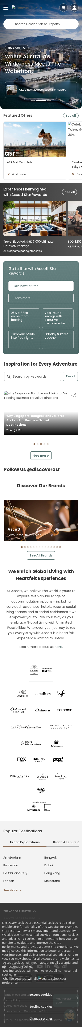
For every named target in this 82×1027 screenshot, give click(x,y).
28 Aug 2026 (14, 430)
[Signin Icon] (74, 7)
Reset (70, 376)
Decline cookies (41, 1006)
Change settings (41, 1018)
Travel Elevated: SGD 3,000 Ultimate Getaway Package (28, 243)
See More (10, 890)
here (58, 646)
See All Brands (41, 555)
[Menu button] (5, 7)
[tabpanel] (41, 874)
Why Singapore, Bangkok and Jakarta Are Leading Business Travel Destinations (35, 420)
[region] (42, 151)
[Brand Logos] (23, 693)
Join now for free (26, 286)
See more (41, 455)
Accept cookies (41, 995)
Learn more (22, 298)
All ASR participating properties (22, 251)
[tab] (34, 444)
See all (71, 116)
